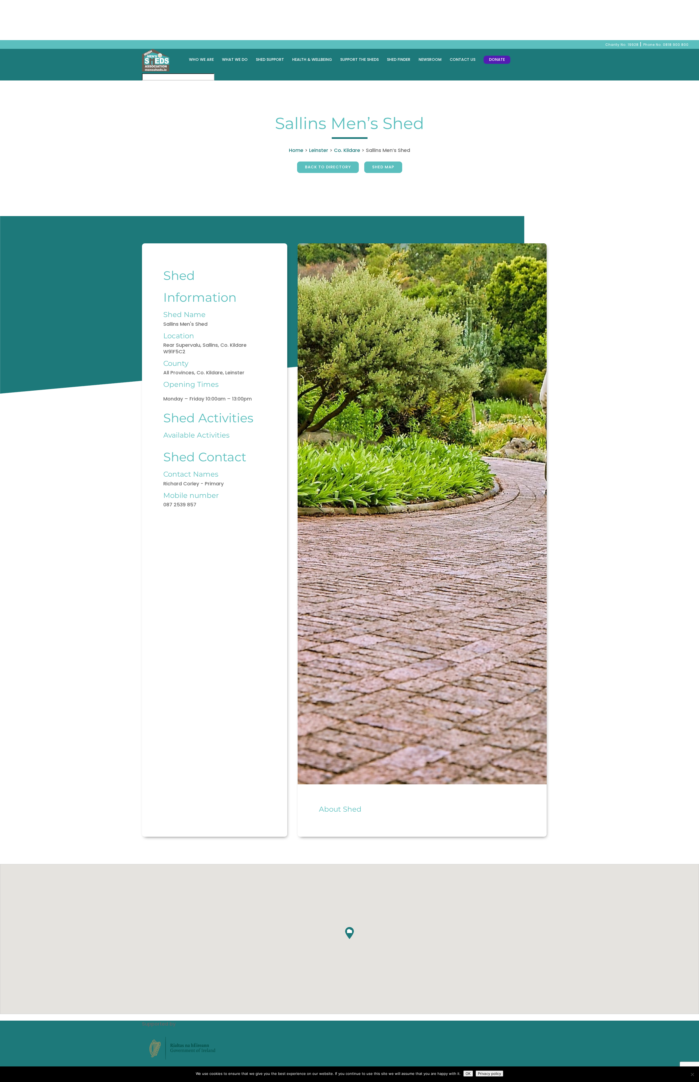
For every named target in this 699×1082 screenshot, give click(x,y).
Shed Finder (398, 59)
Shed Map (383, 167)
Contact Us (462, 59)
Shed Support (270, 59)
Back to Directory (328, 167)
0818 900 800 (676, 44)
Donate (497, 59)
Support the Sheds (359, 59)
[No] (692, 1074)
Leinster (318, 150)
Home (296, 150)
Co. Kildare (347, 150)
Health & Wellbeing (312, 59)
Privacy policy (489, 1073)
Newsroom (430, 59)
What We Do (235, 59)
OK (468, 1073)
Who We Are (201, 59)
